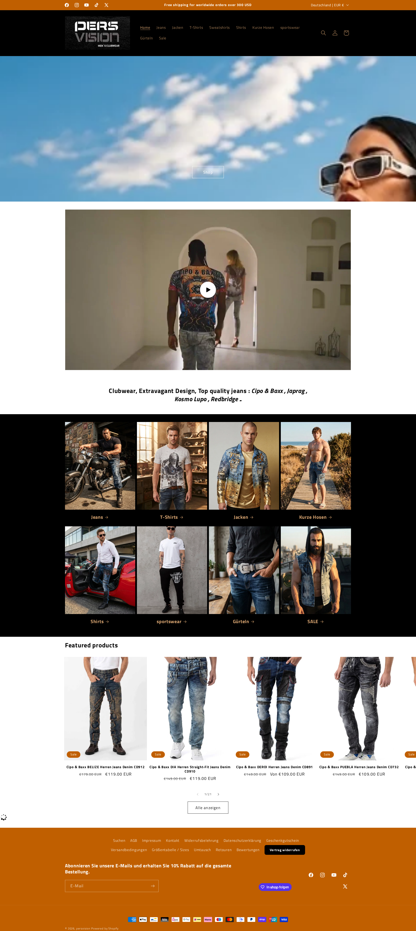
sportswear (169, 621)
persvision (83, 928)
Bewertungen (248, 850)
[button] (323, 33)
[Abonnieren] (152, 886)
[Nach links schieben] (197, 794)
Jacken (241, 517)
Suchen (119, 840)
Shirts (97, 621)
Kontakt (172, 840)
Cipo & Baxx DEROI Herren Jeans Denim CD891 (274, 767)
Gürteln (241, 621)
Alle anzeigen (208, 808)
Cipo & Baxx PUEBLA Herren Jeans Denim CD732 (359, 767)
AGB (133, 840)
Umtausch (202, 850)
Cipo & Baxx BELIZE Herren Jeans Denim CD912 (106, 767)
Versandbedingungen (129, 850)
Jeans (97, 517)
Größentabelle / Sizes (170, 850)
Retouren (224, 850)
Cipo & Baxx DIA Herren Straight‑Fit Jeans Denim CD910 (190, 769)
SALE (312, 621)
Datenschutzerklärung (242, 840)
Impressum (151, 840)
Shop (208, 172)
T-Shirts (169, 517)
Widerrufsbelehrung (201, 840)
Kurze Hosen (313, 517)
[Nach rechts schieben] (218, 794)
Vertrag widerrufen (285, 849)
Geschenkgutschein (282, 840)
